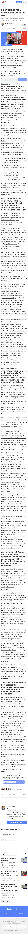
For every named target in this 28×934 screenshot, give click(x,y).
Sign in (24, 2)
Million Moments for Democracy (15, 610)
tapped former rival (10, 244)
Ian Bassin (10, 878)
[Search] (25, 854)
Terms (9, 923)
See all (4, 901)
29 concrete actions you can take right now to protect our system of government (10, 863)
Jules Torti (11, 895)
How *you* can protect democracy (8, 859)
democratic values (8, 652)
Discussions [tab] (13, 854)
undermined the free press (10, 220)
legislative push (6, 351)
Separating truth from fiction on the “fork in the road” (9, 886)
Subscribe (19, 2)
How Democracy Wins (8, 7)
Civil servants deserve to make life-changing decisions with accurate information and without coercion (10, 891)
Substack (6, 930)
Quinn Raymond (11, 865)
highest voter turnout (14, 489)
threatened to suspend (8, 606)
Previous (6, 800)
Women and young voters (17, 473)
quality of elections (7, 587)
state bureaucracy (10, 403)
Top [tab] (3, 854)
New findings (5, 84)
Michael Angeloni (9, 23)
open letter (19, 263)
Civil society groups (8, 252)
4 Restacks (19, 789)
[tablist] (8, 834)
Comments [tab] (5, 834)
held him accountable (19, 331)
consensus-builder (19, 242)
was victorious (6, 484)
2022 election (10, 276)
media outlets (21, 401)
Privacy (23, 921)
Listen (24, 24)
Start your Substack (10, 927)
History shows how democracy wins (9, 876)
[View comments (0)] (8, 28)
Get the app (22, 927)
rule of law (13, 585)
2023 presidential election (10, 654)
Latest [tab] (7, 854)
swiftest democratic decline (11, 412)
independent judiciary (8, 401)
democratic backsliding (16, 56)
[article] (14, 863)
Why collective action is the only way (9, 872)
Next (23, 800)
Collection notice (16, 923)
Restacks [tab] (11, 834)
